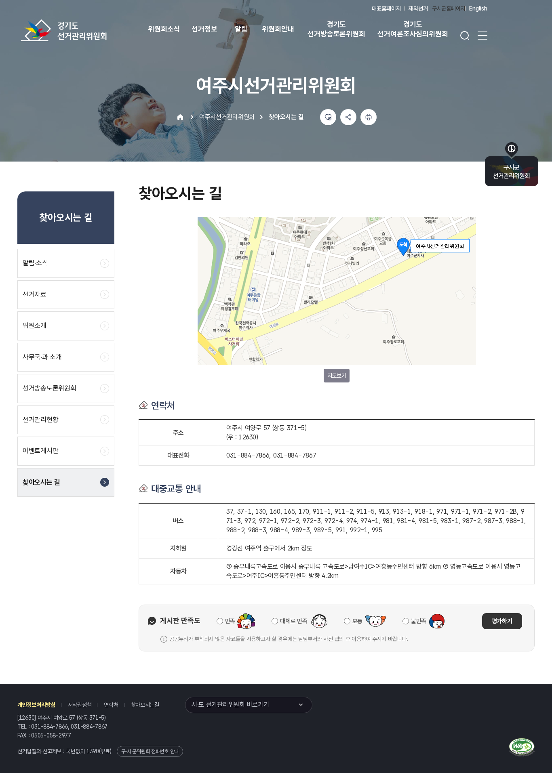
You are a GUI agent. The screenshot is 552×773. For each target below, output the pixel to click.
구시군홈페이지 (448, 8)
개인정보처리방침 (36, 705)
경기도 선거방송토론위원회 (336, 29)
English (478, 8)
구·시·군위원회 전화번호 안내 (150, 751)
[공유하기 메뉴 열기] (348, 117)
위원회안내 (278, 29)
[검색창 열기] (465, 35)
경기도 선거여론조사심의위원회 (412, 29)
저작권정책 (80, 705)
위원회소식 (164, 29)
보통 (357, 621)
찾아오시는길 (145, 705)
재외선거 (418, 8)
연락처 (111, 705)
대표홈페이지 (386, 8)
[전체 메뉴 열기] (482, 35)
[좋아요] (328, 117)
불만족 (418, 621)
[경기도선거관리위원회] (89, 30)
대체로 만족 (293, 621)
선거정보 (204, 29)
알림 (241, 29)
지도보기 (336, 375)
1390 (92, 751)
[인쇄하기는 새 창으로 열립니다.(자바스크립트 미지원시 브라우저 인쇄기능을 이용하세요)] (368, 117)
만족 (230, 621)
